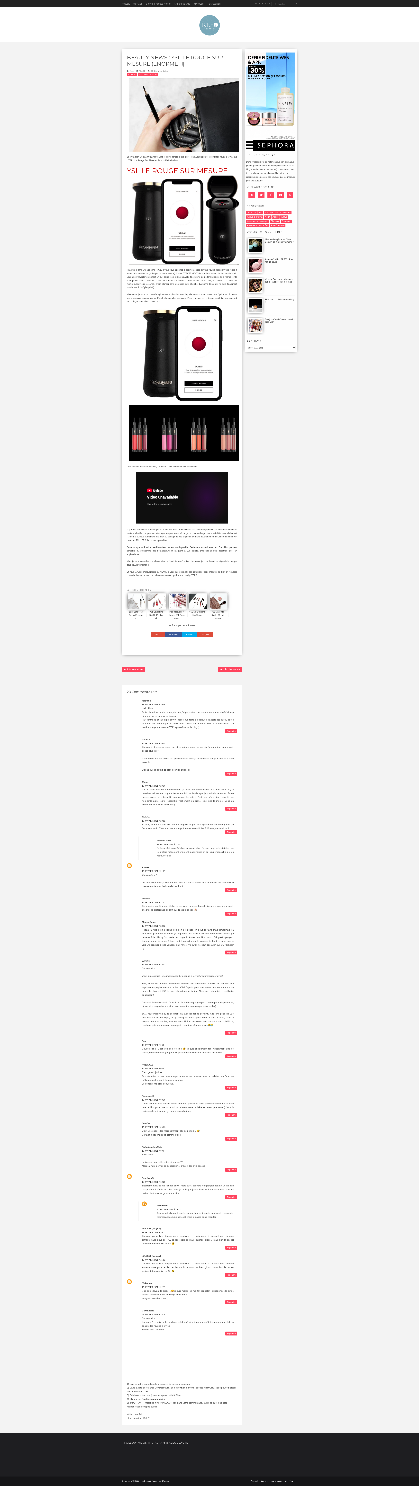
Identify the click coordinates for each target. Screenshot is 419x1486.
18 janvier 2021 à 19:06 (153, 704)
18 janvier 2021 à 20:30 (153, 786)
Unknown (162, 1205)
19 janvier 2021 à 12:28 (153, 1182)
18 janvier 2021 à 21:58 (169, 844)
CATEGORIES (214, 4)
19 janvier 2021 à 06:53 (153, 1069)
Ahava (284, 217)
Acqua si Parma (254, 217)
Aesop (276, 217)
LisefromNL (148, 1178)
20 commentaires (159, 71)
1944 (249, 212)
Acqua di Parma (283, 212)
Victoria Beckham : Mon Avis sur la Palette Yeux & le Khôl (279, 280)
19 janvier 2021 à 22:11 (153, 1287)
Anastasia (252, 225)
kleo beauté (145, 1481)
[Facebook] (270, 195)
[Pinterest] (280, 195)
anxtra (145, 867)
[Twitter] (261, 195)
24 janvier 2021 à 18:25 (153, 1315)
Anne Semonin (277, 225)
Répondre (231, 731)
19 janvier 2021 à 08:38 (153, 1100)
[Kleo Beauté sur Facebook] (262, 3)
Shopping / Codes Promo (158, 4)
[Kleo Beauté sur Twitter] (259, 3)
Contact (137, 4)
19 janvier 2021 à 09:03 (153, 1127)
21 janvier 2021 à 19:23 (169, 1209)
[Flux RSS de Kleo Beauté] (269, 3)
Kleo (132, 71)
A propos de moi (279, 1481)
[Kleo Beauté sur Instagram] (256, 3)
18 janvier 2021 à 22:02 (153, 926)
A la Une (132, 74)
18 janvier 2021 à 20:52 (153, 821)
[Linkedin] (251, 195)
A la (260, 212)
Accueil (126, 4)
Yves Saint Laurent (148, 74)
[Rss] (290, 195)
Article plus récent (133, 669)
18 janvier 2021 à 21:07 (153, 871)
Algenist (264, 221)
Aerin (267, 217)
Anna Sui (263, 225)
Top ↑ (292, 1481)
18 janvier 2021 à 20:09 (153, 743)
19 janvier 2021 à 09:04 (153, 1151)
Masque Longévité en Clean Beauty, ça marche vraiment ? (279, 240)
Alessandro (252, 221)
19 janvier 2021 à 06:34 (153, 1045)
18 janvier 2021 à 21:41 (153, 902)
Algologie (275, 221)
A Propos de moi (182, 4)
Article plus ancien (230, 669)
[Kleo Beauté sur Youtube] (266, 3)
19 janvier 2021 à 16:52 (153, 1232)
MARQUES (198, 4)
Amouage (286, 221)
